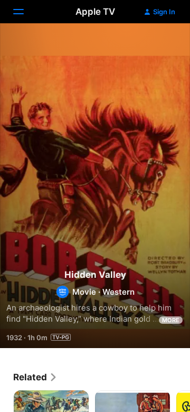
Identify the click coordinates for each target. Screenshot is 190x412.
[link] (35, 377)
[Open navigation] (24, 11)
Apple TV (95, 11)
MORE (170, 320)
